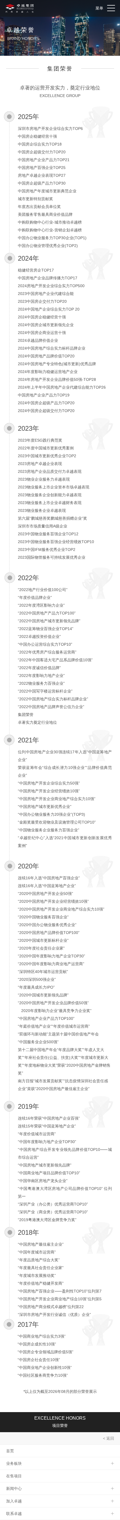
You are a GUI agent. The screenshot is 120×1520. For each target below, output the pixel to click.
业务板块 (14, 1463)
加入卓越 (14, 1501)
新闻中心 (14, 1488)
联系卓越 (14, 1513)
